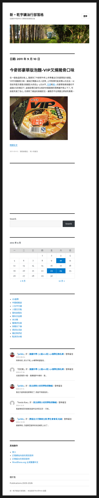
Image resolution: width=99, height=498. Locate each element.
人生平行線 (17, 306)
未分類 (15, 319)
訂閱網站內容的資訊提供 (22, 455)
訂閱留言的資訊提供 (21, 459)
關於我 (13, 477)
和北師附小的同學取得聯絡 (41, 386)
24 (61, 271)
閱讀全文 (14, 145)
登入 (14, 452)
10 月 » (62, 281)
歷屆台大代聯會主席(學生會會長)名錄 (45, 419)
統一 (55, 84)
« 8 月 (22, 281)
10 (61, 260)
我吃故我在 (24, 151)
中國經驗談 (17, 302)
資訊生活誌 (17, 330)
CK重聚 (15, 299)
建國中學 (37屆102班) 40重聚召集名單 (46, 354)
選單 (85, 16)
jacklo (21, 354)
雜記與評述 (17, 333)
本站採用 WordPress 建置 (37, 491)
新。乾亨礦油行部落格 (27, 15)
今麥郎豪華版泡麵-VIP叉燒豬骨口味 (42, 70)
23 (51, 271)
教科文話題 (17, 316)
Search (13, 219)
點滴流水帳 (17, 336)
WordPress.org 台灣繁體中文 (25, 462)
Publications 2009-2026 (21, 483)
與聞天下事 (17, 326)
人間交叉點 (17, 309)
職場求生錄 (17, 323)
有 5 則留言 (34, 151)
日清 (49, 84)
